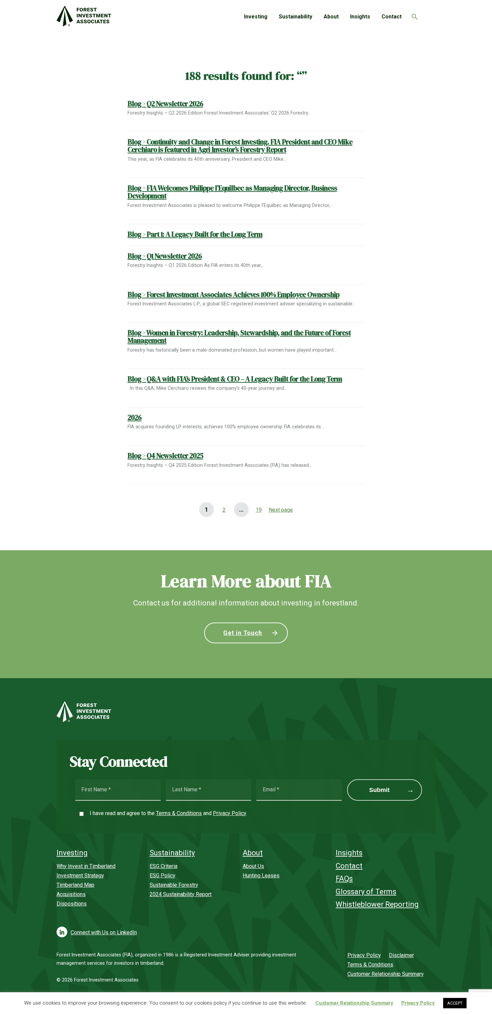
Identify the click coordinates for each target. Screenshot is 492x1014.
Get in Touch (242, 632)
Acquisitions (71, 894)
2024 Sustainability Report (181, 894)
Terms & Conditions (179, 813)
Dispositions (72, 903)
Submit (379, 790)
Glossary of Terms (366, 891)
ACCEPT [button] (455, 1003)
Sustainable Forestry (174, 885)
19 (256, 509)
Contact (392, 16)
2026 (135, 417)
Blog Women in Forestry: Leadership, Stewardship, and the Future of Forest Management (239, 336)
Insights (360, 16)
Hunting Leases (261, 875)
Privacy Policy (229, 813)
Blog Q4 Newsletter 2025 (165, 455)
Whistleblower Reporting (377, 904)
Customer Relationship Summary (385, 974)
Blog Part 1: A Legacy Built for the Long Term (195, 234)
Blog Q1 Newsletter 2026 (165, 256)
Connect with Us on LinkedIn (104, 932)
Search (413, 15)
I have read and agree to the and (168, 813)
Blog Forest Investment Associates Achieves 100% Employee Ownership (233, 294)
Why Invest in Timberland (86, 866)
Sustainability (295, 16)
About (331, 16)
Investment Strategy (80, 875)
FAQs (344, 878)
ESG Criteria (163, 866)
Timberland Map (75, 885)
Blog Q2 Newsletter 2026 (165, 103)
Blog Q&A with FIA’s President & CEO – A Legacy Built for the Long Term (235, 379)
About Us (253, 866)
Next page (281, 510)
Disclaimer (401, 955)
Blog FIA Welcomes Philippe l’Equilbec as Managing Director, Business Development (232, 192)
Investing (255, 16)
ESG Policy (162, 875)
